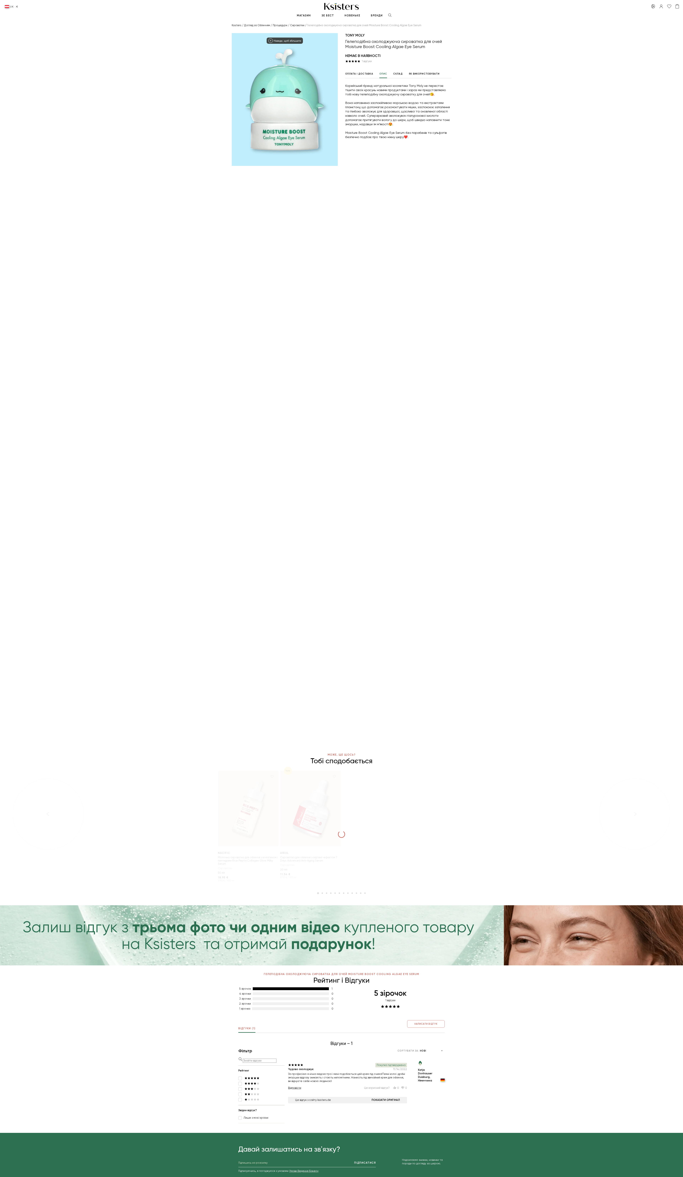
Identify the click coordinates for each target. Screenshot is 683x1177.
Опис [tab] (383, 73)
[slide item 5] (335, 893)
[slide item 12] (365, 893)
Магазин (304, 15)
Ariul (284, 853)
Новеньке (352, 15)
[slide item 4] (331, 893)
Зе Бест (328, 15)
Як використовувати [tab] (424, 73)
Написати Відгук (425, 1024)
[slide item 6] (339, 893)
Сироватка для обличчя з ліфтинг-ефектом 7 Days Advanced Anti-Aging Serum (308, 859)
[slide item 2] (322, 893)
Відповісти (294, 1087)
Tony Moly (355, 35)
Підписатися (365, 1162)
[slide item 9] (352, 893)
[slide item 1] (318, 893)
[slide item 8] (348, 893)
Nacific (224, 853)
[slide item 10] (356, 893)
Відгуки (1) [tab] (246, 1028)
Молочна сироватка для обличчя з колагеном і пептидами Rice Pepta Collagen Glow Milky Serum (248, 860)
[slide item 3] (326, 893)
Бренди (377, 15)
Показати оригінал (386, 1100)
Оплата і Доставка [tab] (359, 73)
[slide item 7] (343, 893)
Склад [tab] (398, 73)
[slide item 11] (360, 893)
